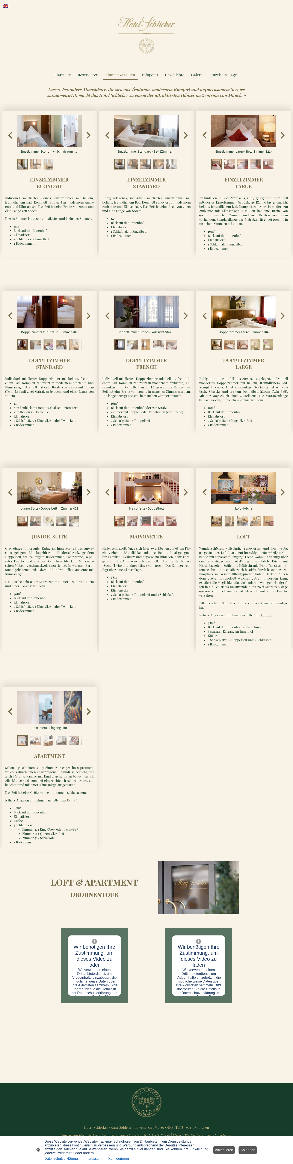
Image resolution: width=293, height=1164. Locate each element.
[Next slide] (88, 135)
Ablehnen (247, 1150)
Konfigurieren (118, 1158)
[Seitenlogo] (146, 35)
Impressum (93, 1158)
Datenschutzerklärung (61, 1158)
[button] (22, 164)
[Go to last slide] (10, 135)
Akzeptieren (224, 1150)
